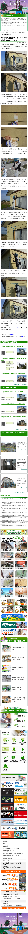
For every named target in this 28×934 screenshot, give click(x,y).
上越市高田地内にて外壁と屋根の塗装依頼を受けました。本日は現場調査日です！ (13, 503)
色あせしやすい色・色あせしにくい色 (17, 688)
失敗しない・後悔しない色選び (18, 648)
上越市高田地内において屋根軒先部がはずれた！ (21, 446)
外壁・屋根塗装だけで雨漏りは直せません (13, 853)
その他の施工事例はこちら (20, 384)
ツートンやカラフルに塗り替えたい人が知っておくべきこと (18, 699)
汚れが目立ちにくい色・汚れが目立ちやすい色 (18, 678)
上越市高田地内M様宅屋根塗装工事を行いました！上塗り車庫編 (14, 509)
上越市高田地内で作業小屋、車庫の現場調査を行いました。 (14, 526)
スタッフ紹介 (6, 860)
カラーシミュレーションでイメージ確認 (18, 658)
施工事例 (5, 841)
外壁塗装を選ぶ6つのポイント (10, 851)
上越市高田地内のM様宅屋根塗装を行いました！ (12, 515)
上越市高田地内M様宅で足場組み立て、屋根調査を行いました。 (14, 523)
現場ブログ (8, 33)
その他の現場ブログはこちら (20, 492)
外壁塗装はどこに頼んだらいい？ (11, 896)
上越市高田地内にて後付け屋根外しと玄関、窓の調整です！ (14, 499)
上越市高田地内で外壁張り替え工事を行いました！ (13, 520)
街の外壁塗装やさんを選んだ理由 (11, 848)
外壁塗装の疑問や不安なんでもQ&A (11, 855)
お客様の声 (5, 846)
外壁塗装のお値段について (9, 858)
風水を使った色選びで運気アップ (18, 668)
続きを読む (24, 450)
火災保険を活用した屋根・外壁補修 (11, 898)
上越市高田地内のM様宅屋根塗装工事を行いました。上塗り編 (14, 513)
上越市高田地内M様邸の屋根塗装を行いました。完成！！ (13, 506)
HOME (2, 33)
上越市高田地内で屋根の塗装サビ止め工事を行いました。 (13, 518)
